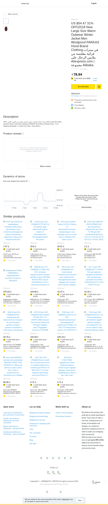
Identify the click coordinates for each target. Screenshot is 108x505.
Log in (94, 3)
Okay (79, 500)
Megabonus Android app (39, 416)
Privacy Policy (62, 484)
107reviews (75, 96)
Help (31, 429)
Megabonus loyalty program (40, 413)
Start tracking (86, 207)
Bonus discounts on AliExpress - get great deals (13, 427)
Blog (31, 440)
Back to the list (13, 14)
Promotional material (63, 416)
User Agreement (46, 484)
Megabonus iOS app (37, 420)
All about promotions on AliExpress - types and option (14, 433)
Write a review (45, 166)
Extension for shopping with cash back (40, 425)
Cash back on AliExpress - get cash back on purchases (13, 414)
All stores (33, 436)
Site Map (33, 444)
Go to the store (83, 87)
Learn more (95, 79)
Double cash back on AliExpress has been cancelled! (11, 421)
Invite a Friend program (64, 413)
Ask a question (35, 433)
